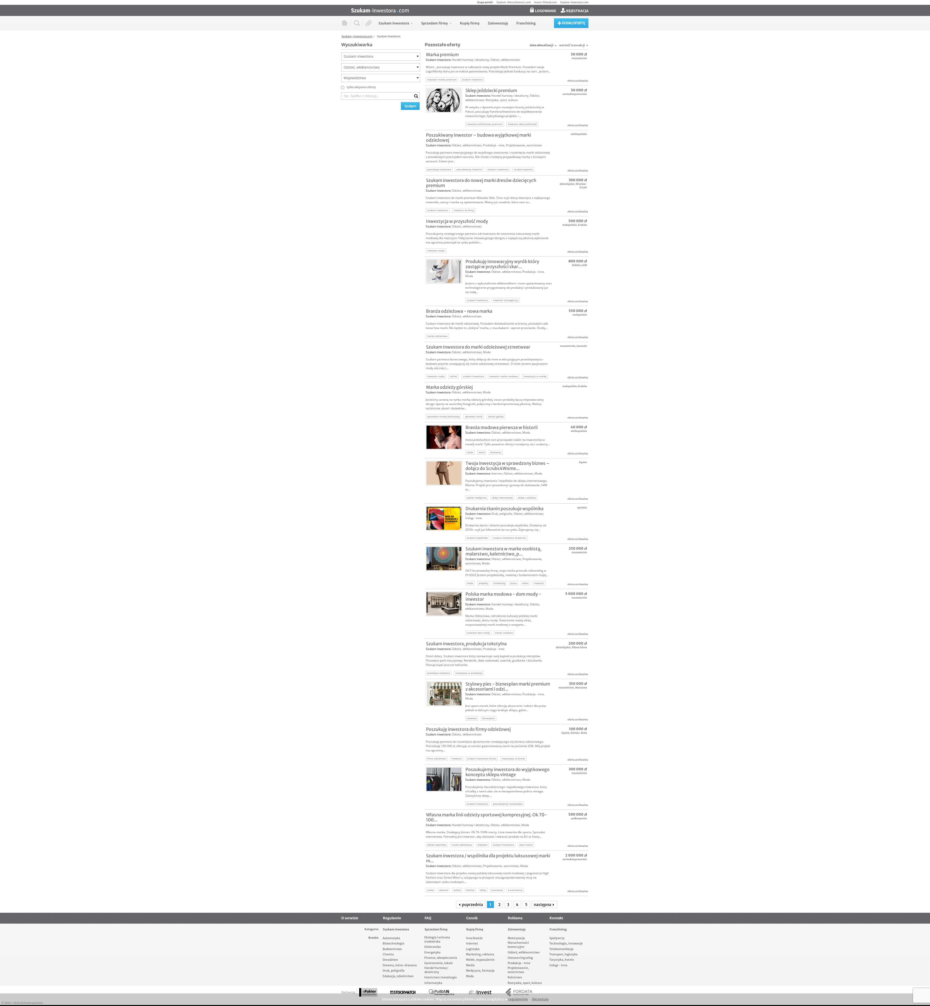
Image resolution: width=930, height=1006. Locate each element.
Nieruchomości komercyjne (518, 945)
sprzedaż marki (474, 416)
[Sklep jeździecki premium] (443, 100)
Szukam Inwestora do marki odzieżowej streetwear (478, 347)
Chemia (388, 954)
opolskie (582, 507)
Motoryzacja (516, 938)
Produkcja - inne (493, 145)
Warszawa (581, 687)
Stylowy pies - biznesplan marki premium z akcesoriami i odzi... (507, 686)
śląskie (583, 462)
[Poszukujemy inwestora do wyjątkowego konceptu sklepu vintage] (443, 779)
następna (543, 904)
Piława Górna (579, 647)
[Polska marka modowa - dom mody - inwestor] (443, 604)
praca (513, 583)
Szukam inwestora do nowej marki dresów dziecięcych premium (481, 183)
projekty (483, 583)
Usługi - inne (473, 518)
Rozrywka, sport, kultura (502, 100)
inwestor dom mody (478, 632)
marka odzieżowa (437, 336)
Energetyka (432, 952)
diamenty (495, 452)
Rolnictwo (515, 977)
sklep (483, 890)
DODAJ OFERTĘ (573, 23)
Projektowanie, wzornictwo (524, 145)
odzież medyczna (477, 497)
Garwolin (582, 346)
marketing (499, 583)
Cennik (472, 918)
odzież (453, 376)
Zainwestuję (517, 929)
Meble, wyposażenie (480, 959)
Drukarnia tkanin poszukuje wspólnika (504, 508)
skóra (525, 583)
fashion (470, 890)
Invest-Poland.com (545, 2)
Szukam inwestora (438, 60)
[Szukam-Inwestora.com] (470, 10)
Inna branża (474, 938)
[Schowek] (368, 23)
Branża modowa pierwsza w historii (501, 427)
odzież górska (496, 416)
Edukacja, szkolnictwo (398, 976)
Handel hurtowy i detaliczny (470, 60)
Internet (496, 473)
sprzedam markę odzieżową (443, 416)
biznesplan (488, 718)
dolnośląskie (567, 184)
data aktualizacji (541, 45)
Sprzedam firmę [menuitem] (434, 23)
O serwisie (349, 918)
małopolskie (569, 224)
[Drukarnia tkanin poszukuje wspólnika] (443, 518)
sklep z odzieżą (527, 497)
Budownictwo (392, 949)
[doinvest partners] (480, 992)
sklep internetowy (502, 497)
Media (470, 965)
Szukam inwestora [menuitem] (394, 23)
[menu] (457, 23)
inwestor (539, 583)
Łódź (584, 265)
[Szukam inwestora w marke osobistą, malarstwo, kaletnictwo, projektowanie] (443, 558)
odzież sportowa (436, 844)
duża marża (526, 844)
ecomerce (497, 890)
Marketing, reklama (480, 954)
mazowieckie (579, 58)
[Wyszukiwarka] (357, 23)
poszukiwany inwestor (469, 169)
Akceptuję (540, 999)
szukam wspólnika (477, 537)
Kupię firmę (474, 929)
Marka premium (442, 54)
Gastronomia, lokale (438, 963)
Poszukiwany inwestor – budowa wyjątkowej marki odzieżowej (478, 137)
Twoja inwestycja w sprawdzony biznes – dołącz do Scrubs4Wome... (507, 465)
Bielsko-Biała (579, 732)
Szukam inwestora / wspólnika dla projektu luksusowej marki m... (488, 858)
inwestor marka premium (442, 79)
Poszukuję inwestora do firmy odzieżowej (468, 729)
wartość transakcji (572, 45)
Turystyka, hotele (561, 959)
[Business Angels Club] (441, 992)
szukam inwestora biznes (481, 758)
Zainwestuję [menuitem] (498, 23)
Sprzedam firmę (436, 929)
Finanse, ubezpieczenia (440, 957)
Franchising (558, 929)
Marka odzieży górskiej (449, 387)
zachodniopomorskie (575, 94)
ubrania (443, 890)
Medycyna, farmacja (480, 970)
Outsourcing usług (520, 957)
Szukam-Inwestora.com (574, 2)
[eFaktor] (368, 992)
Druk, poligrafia (501, 514)
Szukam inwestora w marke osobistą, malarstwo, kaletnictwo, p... (503, 551)
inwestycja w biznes (513, 758)
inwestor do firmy (464, 210)
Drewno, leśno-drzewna (400, 965)
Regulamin (392, 918)
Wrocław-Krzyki (581, 185)
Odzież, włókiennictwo (505, 60)
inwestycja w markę (534, 376)
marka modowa (504, 632)
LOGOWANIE (545, 11)
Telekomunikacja (561, 949)
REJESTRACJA (577, 11)
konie (482, 452)
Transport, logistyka (563, 954)
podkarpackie (579, 818)
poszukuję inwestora (439, 169)
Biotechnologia (393, 943)
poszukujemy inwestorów (507, 803)
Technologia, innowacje (566, 943)
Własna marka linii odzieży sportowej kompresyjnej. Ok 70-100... (486, 817)
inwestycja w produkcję (468, 673)
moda (470, 452)
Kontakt (556, 918)
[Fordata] (519, 992)
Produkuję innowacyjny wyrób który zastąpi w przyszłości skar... (502, 264)
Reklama (515, 918)
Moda (469, 276)
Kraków (582, 224)
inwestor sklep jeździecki (522, 124)
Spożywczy (557, 938)
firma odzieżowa (436, 758)
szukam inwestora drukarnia (509, 537)
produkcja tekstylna (438, 673)
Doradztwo (390, 959)
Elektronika (432, 947)
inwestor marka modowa (503, 376)
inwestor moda (436, 250)
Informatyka (433, 983)
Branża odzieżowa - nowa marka (459, 311)
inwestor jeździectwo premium (485, 124)
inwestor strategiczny (505, 300)
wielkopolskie (579, 134)
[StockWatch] (402, 992)
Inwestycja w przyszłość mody (457, 221)
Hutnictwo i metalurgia (440, 977)
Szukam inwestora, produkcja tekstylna (466, 644)
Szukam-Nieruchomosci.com (513, 2)
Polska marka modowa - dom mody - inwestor (503, 596)
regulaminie (518, 999)
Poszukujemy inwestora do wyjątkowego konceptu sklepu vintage (507, 772)
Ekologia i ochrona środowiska (437, 939)
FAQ (428, 918)
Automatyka (391, 938)
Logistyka (473, 949)
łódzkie (576, 265)
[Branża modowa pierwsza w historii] (443, 437)
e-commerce (515, 890)
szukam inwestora (472, 79)
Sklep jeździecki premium (491, 90)
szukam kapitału (523, 169)
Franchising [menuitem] (526, 23)
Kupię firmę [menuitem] (470, 23)
